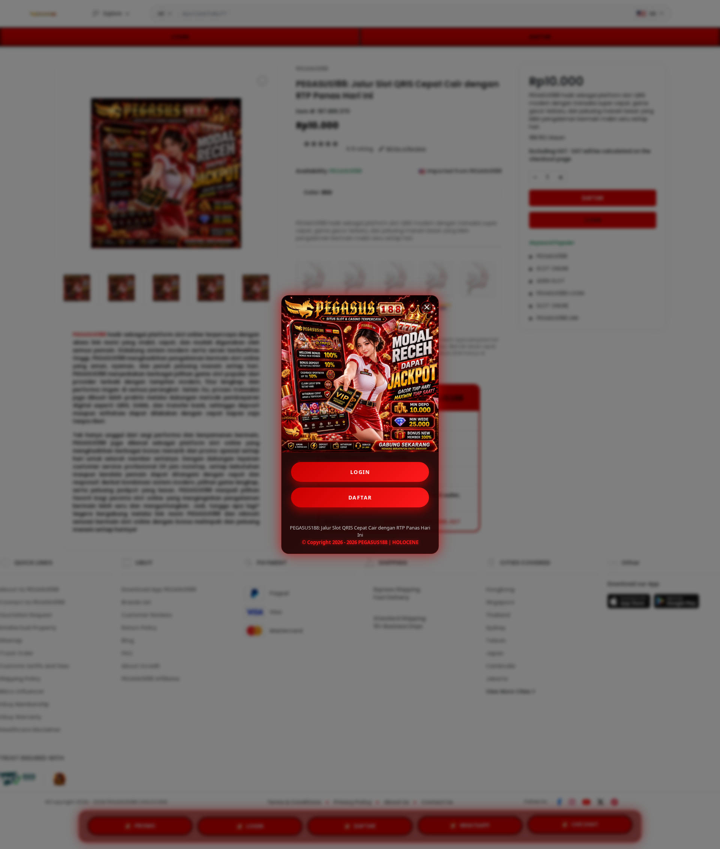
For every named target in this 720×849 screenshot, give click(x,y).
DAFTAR (360, 497)
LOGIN (360, 472)
